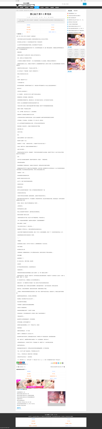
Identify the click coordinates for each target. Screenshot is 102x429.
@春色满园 (51, 17)
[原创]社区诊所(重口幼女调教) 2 (74, 15)
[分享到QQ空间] (54, 363)
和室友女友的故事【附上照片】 (56, 366)
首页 (17, 7)
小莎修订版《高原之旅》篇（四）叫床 (24, 402)
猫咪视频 (28, 24)
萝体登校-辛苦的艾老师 (21, 405)
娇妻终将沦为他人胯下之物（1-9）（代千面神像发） (76, 19)
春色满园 (21, 7)
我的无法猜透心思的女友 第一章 (23, 393)
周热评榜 (75, 10)
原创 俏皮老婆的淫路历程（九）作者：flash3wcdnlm (76, 28)
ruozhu (82, 51)
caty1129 (82, 49)
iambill (70, 51)
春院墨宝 (31, 7)
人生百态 (42, 7)
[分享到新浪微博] (56, 363)
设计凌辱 (36, 7)
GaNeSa (82, 53)
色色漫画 (28, 27)
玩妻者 (70, 56)
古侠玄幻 (47, 7)
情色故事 (57, 7)
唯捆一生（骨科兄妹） (33, 425)
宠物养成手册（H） (53, 376)
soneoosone (70, 54)
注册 (85, 0)
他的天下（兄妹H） (53, 378)
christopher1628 (70, 53)
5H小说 (52, 27)
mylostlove (76, 53)
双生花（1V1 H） (69, 425)
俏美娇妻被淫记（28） (21, 392)
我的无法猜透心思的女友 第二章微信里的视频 (25, 395)
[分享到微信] (60, 363)
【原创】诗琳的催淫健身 (73, 24)
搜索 (85, 4)
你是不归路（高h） (28, 378)
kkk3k (76, 51)
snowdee (70, 49)
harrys (76, 56)
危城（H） (28, 31)
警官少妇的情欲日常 (21, 400)
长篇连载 (52, 7)
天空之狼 (82, 56)
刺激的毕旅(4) (19, 398)
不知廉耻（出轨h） (68, 423)
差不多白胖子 (76, 54)
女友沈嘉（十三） (22, 366)
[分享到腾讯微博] (58, 363)
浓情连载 (26, 7)
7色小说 (52, 24)
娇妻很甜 (52, 29)
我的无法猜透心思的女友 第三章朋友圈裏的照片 (26, 397)
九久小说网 (28, 17)
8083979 (76, 49)
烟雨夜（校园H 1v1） (53, 31)
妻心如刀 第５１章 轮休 (28, 10)
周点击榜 (70, 10)
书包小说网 (28, 29)
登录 (81, 0)
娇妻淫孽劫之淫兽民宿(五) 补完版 (75, 32)
